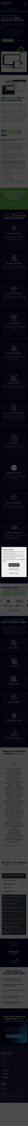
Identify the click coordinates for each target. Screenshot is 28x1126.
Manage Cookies (14, 573)
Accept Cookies (14, 565)
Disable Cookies (14, 569)
